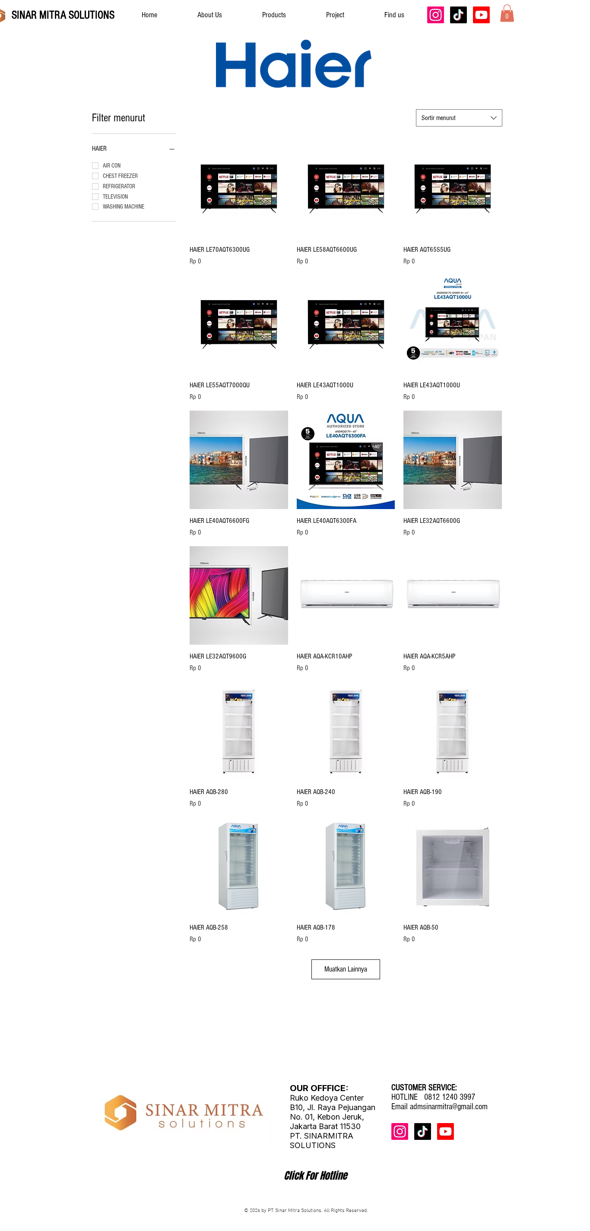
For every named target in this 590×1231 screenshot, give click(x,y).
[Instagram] (435, 14)
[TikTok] (458, 14)
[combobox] (459, 118)
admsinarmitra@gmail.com (449, 1106)
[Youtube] (481, 14)
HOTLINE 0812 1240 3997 (433, 1097)
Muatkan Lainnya (345, 969)
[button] (507, 13)
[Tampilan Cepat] (239, 188)
